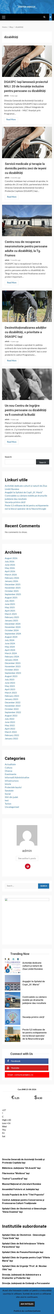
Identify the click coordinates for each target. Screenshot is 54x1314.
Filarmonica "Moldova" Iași (15, 1173)
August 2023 (11, 676)
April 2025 (10, 611)
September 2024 (13, 634)
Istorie (8, 784)
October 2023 (12, 670)
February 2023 (12, 696)
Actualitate (10, 764)
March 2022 (11, 732)
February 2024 (12, 657)
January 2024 (11, 660)
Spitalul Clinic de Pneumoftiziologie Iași (22, 1252)
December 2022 (12, 702)
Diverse (8, 771)
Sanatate (9, 791)
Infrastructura (11, 781)
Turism (8, 804)
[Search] (44, 17)
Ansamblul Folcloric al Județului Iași (20, 1189)
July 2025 (9, 601)
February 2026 (12, 578)
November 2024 (12, 627)
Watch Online (50, 17)
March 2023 (11, 693)
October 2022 (12, 709)
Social (8, 794)
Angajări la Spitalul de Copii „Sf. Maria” (24, 492)
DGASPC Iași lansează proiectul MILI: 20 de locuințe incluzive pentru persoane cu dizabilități (27, 61)
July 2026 (9, 561)
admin (6, 96)
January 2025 (11, 621)
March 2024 (11, 653)
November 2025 (12, 588)
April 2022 (10, 729)
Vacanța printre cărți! (15, 502)
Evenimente (10, 774)
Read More (11, 120)
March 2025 (11, 614)
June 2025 (10, 604)
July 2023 (9, 680)
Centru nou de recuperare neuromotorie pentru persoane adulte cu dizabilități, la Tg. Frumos (27, 220)
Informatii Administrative (17, 777)
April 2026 (10, 571)
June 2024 (10, 643)
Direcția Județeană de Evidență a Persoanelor (26, 1283)
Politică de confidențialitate (27, 1311)
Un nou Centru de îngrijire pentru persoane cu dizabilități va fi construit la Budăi (27, 384)
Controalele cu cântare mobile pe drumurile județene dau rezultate (12, 1000)
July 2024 (9, 640)
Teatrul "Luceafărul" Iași (14, 1178)
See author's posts (27, 858)
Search (8, 457)
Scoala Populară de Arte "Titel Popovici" (23, 1194)
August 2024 (11, 637)
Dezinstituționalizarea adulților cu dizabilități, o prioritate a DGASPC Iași (27, 306)
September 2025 (13, 594)
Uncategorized (12, 807)
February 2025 (12, 617)
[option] (27, 966)
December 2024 (12, 624)
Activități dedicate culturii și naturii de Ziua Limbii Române (12, 966)
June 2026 (10, 565)
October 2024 (12, 630)
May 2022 (10, 725)
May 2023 (10, 686)
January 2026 (11, 581)
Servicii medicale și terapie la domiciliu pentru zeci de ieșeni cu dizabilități (27, 142)
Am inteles (27, 1304)
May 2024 (10, 647)
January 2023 (11, 699)
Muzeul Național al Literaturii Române (21, 1184)
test (7, 800)
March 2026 (11, 575)
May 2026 (10, 568)
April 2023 (10, 689)
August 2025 (11, 598)
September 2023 (13, 673)
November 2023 (12, 666)
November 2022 (12, 706)
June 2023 (10, 683)
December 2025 (12, 584)
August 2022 (11, 716)
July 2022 (9, 719)
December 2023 (12, 663)
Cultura (8, 768)
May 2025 (10, 607)
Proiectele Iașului (13, 787)
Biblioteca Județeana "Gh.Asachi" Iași (21, 1168)
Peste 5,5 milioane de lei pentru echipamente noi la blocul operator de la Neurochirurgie (12, 1034)
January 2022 (11, 739)
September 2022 (13, 712)
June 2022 (10, 722)
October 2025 (12, 591)
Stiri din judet (11, 797)
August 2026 (11, 558)
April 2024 (10, 650)
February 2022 (12, 735)
